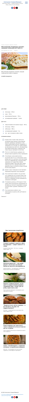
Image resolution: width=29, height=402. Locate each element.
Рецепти (15, 50)
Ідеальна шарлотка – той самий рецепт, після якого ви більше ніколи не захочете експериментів (14, 265)
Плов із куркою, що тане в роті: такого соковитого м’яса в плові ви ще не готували (14, 327)
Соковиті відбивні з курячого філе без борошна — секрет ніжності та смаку (14, 244)
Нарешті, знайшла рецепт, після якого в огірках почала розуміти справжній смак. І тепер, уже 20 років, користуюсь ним (13, 286)
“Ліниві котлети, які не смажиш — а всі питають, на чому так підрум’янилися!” (14, 306)
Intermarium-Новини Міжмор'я (12, 2)
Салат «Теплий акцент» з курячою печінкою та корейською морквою (14, 346)
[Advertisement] (14, 25)
